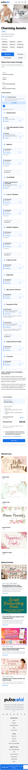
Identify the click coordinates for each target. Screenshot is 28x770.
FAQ (14, 751)
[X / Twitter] (21, 714)
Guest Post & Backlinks (14, 743)
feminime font (5, 47)
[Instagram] (7, 714)
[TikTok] (24, 714)
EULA (14, 761)
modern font (12, 44)
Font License (14, 730)
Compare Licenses (17, 436)
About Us (14, 736)
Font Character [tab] (7, 57)
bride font (20, 41)
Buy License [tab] (7, 54)
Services (14, 738)
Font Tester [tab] (20, 54)
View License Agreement (7, 436)
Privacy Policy (14, 756)
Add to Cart (14, 440)
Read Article (5, 593)
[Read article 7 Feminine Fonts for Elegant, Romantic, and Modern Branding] (14, 666)
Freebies (14, 723)
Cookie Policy (14, 759)
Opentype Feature (14, 725)
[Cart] (19, 2)
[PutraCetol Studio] (7, 2)
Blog (14, 727)
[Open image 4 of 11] (14, 13)
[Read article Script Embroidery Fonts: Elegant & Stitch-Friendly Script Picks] (14, 604)
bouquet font (12, 41)
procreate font (20, 44)
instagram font (20, 47)
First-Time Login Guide (14, 749)
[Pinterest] (10, 714)
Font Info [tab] (20, 57)
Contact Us (14, 741)
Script (4, 31)
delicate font (4, 44)
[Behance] (14, 714)
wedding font (4, 41)
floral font (12, 47)
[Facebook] (3, 714)
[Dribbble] (17, 714)
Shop (14, 720)
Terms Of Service (14, 754)
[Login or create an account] (22, 2)
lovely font (4, 49)
